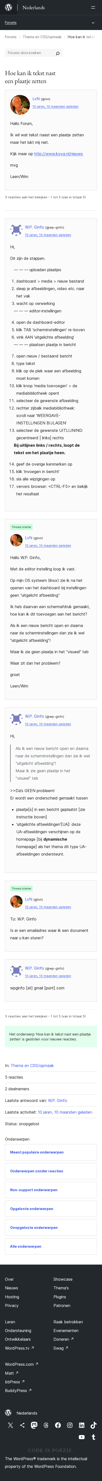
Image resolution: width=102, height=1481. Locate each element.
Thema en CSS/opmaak (42, 37)
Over (9, 1279)
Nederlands (27, 1413)
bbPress (15, 1381)
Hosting (12, 1296)
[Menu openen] (94, 7)
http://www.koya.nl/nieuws (58, 153)
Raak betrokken (68, 1321)
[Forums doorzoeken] (57, 53)
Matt (12, 1373)
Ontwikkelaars (18, 1339)
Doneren (63, 1339)
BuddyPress (18, 1390)
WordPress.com (22, 1364)
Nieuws (11, 1287)
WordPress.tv (19, 1348)
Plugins (59, 1296)
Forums (11, 22)
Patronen (61, 1305)
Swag (61, 1348)
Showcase (63, 1279)
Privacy (12, 1305)
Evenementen (65, 1330)
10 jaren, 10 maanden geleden (55, 106)
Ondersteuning (18, 1330)
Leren (10, 1321)
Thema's (61, 1287)
